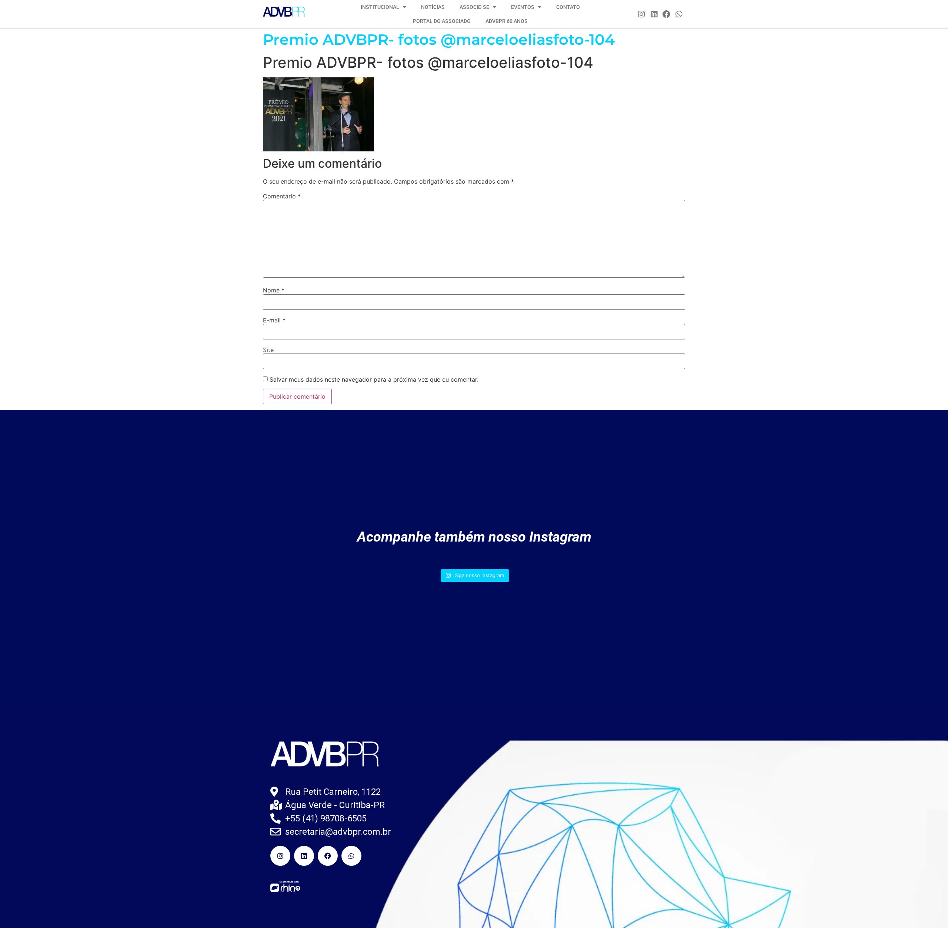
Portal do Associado (442, 21)
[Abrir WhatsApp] (929, 909)
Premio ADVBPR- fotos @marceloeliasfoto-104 (439, 39)
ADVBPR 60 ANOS (506, 21)
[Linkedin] (654, 14)
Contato (568, 7)
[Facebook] (666, 14)
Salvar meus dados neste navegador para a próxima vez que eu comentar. (374, 379)
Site (268, 350)
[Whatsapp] (678, 14)
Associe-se (474, 7)
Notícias (433, 7)
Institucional (380, 7)
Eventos (522, 7)
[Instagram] (641, 14)
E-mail (274, 320)
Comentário (282, 196)
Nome (273, 290)
